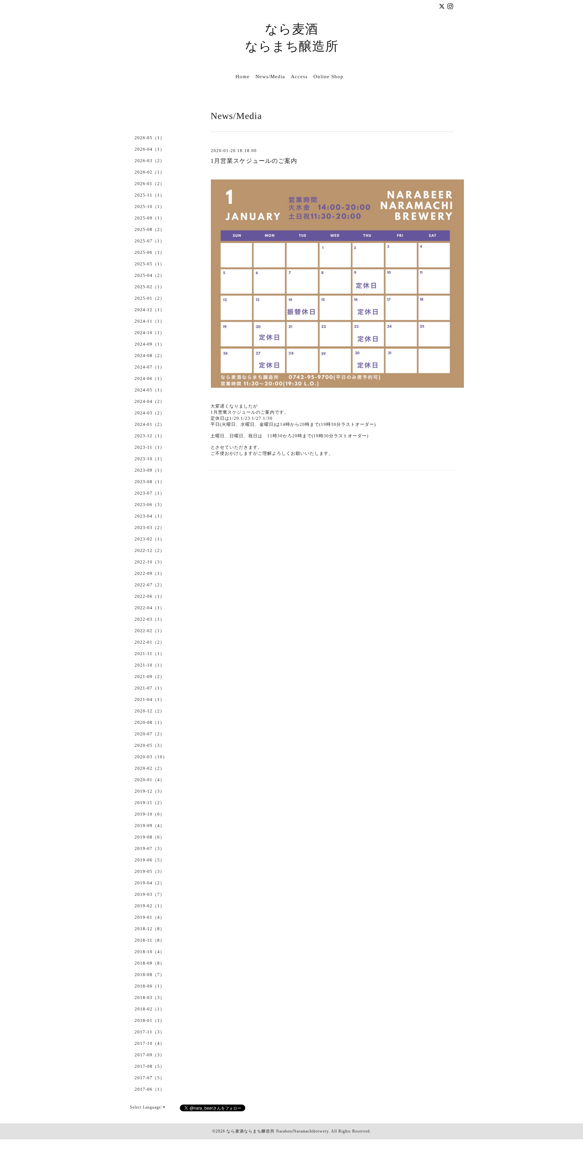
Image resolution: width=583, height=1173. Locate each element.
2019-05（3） (150, 871)
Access (299, 76)
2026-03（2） (150, 160)
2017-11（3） (150, 1031)
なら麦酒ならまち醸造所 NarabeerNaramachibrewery (277, 1131)
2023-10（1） (150, 458)
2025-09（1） (150, 218)
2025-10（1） (150, 206)
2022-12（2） (150, 550)
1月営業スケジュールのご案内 (254, 160)
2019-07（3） (150, 848)
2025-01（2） (150, 298)
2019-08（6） (150, 837)
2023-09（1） (150, 470)
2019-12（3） (150, 791)
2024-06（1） (150, 378)
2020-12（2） (150, 710)
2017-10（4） (150, 1043)
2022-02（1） (150, 630)
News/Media (270, 76)
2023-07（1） (150, 493)
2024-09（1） (150, 344)
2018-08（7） (150, 974)
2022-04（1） (150, 607)
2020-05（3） (150, 745)
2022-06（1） (150, 596)
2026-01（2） (150, 183)
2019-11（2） (150, 802)
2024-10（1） (150, 332)
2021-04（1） (150, 699)
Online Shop (328, 76)
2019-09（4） (150, 825)
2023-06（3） (150, 504)
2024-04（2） (150, 401)
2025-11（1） (150, 195)
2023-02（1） (150, 538)
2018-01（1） (150, 1020)
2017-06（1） (150, 1089)
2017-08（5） (150, 1066)
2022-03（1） (150, 619)
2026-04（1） (150, 149)
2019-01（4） (150, 917)
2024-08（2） (150, 355)
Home (242, 76)
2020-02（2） (150, 768)
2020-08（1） (150, 722)
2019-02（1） (150, 905)
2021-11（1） (150, 653)
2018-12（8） (150, 928)
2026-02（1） (150, 172)
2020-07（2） (150, 733)
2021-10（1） (150, 665)
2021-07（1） (150, 688)
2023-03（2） (150, 527)
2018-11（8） (150, 940)
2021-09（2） (150, 676)
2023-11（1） (150, 447)
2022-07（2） (150, 584)
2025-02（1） (150, 286)
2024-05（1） (150, 389)
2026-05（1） (150, 137)
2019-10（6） (150, 814)
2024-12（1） (150, 309)
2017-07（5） (150, 1077)
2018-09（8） (150, 963)
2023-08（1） (150, 481)
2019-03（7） (150, 894)
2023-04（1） (150, 516)
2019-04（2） (150, 882)
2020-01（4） (150, 779)
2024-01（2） (150, 424)
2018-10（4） (150, 951)
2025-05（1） (150, 263)
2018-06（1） (150, 986)
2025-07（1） (150, 240)
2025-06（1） (150, 252)
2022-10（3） (150, 561)
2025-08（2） (150, 229)
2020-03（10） (151, 756)
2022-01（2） (150, 642)
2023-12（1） (150, 435)
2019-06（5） (150, 859)
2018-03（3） (150, 997)
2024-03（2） (150, 412)
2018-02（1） (150, 1008)
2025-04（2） (150, 275)
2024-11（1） (150, 321)
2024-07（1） (150, 367)
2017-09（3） (150, 1054)
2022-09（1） (150, 573)
